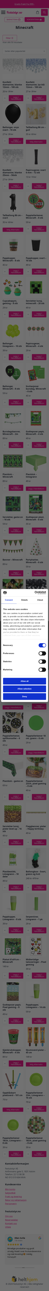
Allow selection (24, 689)
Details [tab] (24, 600)
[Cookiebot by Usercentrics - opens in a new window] (35, 592)
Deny (24, 696)
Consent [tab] (9, 600)
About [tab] (40, 600)
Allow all (24, 681)
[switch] (42, 653)
